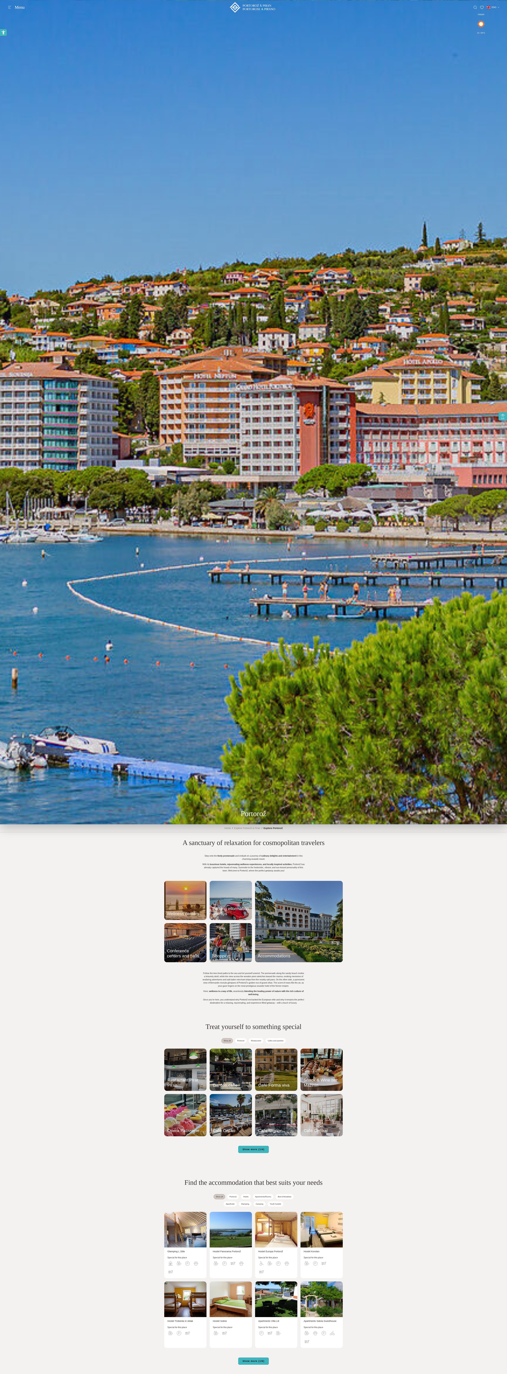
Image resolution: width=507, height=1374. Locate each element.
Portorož (240, 1041)
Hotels (245, 1197)
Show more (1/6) (253, 1361)
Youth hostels (275, 1204)
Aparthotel (230, 1204)
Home (227, 828)
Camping (259, 1204)
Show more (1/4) (253, 1149)
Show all (227, 1041)
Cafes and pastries (275, 1041)
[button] (3, 32)
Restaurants (256, 1041)
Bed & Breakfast (284, 1197)
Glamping (245, 1204)
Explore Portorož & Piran (247, 828)
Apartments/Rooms (263, 1197)
